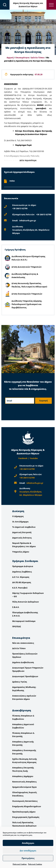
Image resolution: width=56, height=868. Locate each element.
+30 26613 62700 (19, 208)
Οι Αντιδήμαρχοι (20, 521)
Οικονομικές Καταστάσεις (25, 801)
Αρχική (10, 57)
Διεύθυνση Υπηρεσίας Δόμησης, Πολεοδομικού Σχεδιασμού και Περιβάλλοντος (27, 304)
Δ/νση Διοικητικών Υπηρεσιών (26, 267)
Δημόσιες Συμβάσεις (22, 571)
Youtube (34, 458)
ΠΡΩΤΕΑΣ (16, 626)
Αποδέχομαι (28, 843)
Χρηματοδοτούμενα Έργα (24, 787)
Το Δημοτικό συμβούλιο (23, 527)
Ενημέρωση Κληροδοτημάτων (26, 806)
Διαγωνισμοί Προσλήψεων (25, 676)
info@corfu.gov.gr (27, 220)
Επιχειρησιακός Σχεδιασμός (25, 817)
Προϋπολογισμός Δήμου (23, 811)
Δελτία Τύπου (37, 57)
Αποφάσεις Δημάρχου (22, 776)
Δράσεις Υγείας (19, 681)
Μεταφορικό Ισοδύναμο (23, 621)
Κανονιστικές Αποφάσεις (24, 781)
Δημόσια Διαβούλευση (23, 662)
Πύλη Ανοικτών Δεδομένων (25, 601)
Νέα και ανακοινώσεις (23, 643)
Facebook (22, 458)
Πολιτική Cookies (20, 864)
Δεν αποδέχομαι (28, 850)
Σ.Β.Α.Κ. (15, 607)
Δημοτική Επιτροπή (21, 532)
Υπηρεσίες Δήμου (20, 551)
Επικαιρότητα (22, 57)
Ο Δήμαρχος (18, 516)
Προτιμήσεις (28, 858)
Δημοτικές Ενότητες (22, 537)
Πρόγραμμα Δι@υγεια (22, 566)
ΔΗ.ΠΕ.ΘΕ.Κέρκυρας (21, 582)
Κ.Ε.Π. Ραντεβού (19, 587)
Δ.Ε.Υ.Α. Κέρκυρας (20, 577)
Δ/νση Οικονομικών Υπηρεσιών (27, 293)
